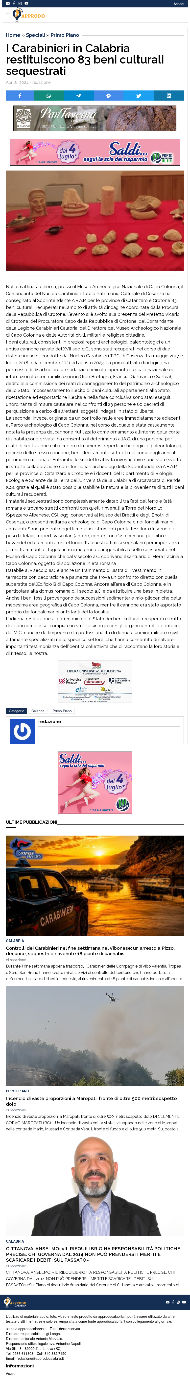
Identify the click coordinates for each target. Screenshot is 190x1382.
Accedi (179, 3)
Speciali (35, 35)
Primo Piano (65, 35)
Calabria (38, 710)
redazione (18, 960)
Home (13, 35)
